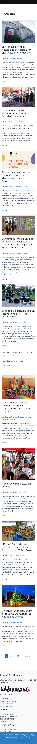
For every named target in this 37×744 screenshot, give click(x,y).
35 (18, 656)
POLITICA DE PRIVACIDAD (8, 729)
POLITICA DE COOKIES (7, 732)
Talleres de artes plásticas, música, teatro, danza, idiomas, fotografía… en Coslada (16, 176)
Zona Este (10, 361)
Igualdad (17, 417)
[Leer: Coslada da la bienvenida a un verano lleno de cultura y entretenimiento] (18, 296)
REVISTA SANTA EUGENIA (8, 704)
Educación (18, 187)
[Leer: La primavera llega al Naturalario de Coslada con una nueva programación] (18, 32)
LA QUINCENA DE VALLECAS (8, 701)
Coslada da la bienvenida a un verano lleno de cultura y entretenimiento (18, 313)
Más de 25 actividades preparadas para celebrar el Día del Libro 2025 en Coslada (18, 547)
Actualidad (5, 58)
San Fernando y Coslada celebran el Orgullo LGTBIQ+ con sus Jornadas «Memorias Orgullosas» (18, 407)
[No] (35, 738)
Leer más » (5, 82)
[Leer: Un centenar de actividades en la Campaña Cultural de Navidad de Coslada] (18, 596)
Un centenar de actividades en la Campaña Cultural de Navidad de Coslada (17, 614)
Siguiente (28, 656)
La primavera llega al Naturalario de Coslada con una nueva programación (16, 49)
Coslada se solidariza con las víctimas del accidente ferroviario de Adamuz (17, 113)
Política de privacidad (22, 740)
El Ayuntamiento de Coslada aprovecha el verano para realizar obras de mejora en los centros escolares (17, 243)
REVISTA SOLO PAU (6, 706)
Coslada (11, 58)
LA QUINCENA (4, 699)
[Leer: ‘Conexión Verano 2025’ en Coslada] (18, 464)
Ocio (16, 322)
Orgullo (26, 417)
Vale (9, 740)
